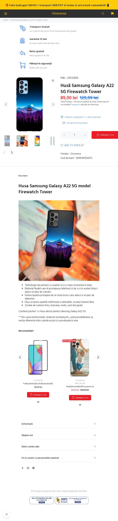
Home (5, 20)
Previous (6, 104)
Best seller (80, 383)
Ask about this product (77, 123)
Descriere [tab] (23, 176)
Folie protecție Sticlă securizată (38, 383)
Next (53, 104)
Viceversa (75, 154)
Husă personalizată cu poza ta (80, 386)
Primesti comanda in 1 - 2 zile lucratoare (83, 117)
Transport (75, 104)
